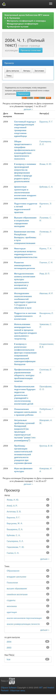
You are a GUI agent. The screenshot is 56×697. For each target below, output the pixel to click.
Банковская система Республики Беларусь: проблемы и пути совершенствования (25, 237)
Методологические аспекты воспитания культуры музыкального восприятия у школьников (24, 280)
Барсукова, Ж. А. (15, 523)
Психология (12, 582)
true (8, 659)
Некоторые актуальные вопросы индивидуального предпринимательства (25, 252)
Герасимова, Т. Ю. (15, 546)
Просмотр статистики (31, 50)
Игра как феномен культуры (23, 470)
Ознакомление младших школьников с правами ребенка (25, 412)
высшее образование (17, 588)
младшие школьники (16, 576)
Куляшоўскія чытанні (17, 26)
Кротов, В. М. (46, 445)
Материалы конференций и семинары (26, 20)
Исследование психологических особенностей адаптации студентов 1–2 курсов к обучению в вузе (25, 300)
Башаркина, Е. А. (15, 529)
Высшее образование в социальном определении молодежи (25, 222)
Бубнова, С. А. (46, 186)
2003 (9, 647)
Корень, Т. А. (45, 248)
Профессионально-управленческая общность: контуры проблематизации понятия (24, 375)
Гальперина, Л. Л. (15, 541)
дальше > (28, 109)
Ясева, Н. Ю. (45, 163)
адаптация (12, 612)
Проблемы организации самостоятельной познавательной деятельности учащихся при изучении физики (23, 454)
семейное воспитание (17, 594)
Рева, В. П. (44, 273)
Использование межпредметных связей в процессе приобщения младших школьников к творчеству (25, 331)
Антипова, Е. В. (14, 511)
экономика (12, 606)
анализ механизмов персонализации (24, 617)
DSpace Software (9, 687)
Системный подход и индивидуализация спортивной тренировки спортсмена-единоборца (25, 128)
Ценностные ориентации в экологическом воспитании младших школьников (25, 192)
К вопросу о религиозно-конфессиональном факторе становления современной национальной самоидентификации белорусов (25, 354)
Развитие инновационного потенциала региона (24, 265)
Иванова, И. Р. (46, 293)
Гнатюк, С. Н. (46, 262)
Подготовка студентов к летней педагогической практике (25, 208)
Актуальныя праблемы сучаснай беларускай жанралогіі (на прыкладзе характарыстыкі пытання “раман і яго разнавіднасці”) (24, 430)
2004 (9, 641)
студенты (11, 600)
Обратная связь (17, 690)
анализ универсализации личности (23, 623)
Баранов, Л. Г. (46, 121)
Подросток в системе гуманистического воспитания (25, 316)
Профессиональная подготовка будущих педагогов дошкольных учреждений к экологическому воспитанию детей (24, 395)
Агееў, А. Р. (12, 505)
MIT (41, 687)
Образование (13, 570)
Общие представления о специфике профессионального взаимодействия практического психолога (24, 150)
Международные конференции (22, 23)
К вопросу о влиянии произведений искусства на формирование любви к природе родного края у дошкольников (25, 172)
